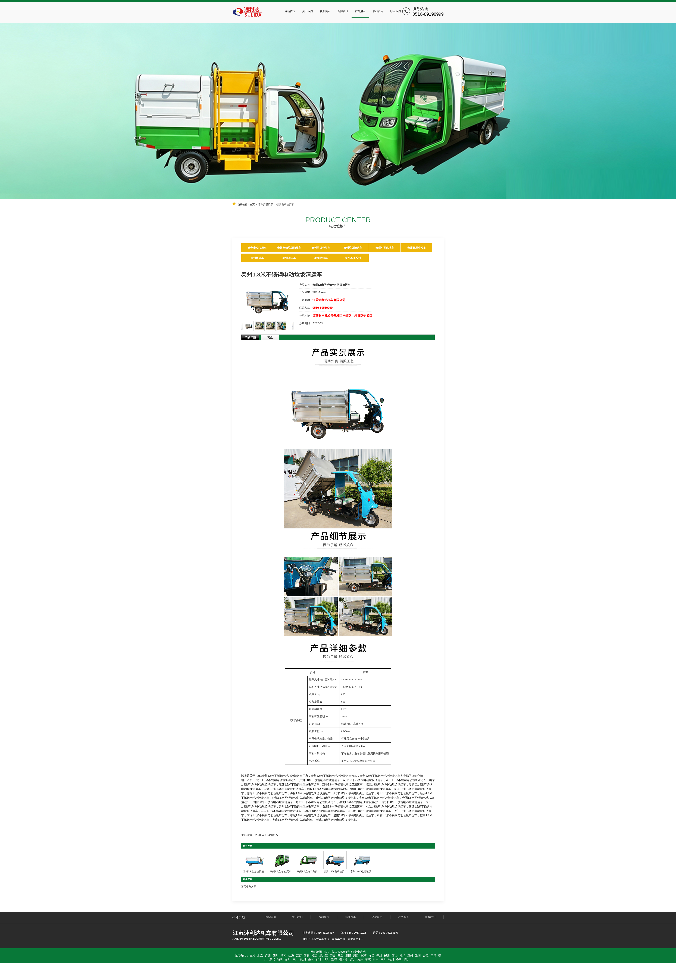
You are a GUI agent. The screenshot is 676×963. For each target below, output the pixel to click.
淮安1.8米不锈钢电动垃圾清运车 (281, 810)
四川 (275, 955)
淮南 (418, 955)
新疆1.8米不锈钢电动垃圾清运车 (342, 784)
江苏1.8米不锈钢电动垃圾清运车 (299, 784)
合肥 (425, 955)
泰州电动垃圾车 (285, 204)
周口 (356, 955)
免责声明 (360, 951)
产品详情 (250, 337)
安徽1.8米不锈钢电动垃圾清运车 (284, 788)
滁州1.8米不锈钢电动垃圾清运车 (335, 797)
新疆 (306, 955)
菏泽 (360, 959)
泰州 (295, 959)
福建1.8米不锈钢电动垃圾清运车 (385, 784)
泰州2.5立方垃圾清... (281, 871)
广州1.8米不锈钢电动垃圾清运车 (319, 780)
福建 (314, 955)
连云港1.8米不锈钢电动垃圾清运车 (369, 810)
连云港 (343, 959)
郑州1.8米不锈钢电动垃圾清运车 (397, 793)
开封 (379, 955)
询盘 (270, 337)
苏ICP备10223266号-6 (338, 951)
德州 (391, 959)
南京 (311, 959)
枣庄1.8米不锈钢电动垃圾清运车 (292, 819)
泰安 (383, 959)
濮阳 (348, 955)
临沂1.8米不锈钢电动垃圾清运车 (335, 819)
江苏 (299, 955)
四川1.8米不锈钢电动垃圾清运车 (363, 780)
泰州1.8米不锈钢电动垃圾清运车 (299, 806)
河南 (283, 955)
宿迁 (318, 959)
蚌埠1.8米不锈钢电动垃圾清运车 (292, 797)
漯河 (364, 955)
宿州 (280, 959)
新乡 (395, 955)
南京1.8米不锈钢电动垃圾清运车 (385, 806)
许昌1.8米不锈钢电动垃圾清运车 (310, 793)
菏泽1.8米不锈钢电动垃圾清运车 (267, 815)
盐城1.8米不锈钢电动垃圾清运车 (324, 810)
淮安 (326, 959)
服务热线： (428, 12)
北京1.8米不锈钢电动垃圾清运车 (276, 780)
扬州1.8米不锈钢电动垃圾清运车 (342, 806)
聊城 (368, 959)
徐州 (287, 959)
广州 (268, 955)
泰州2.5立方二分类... (308, 871)
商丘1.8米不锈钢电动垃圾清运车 (327, 788)
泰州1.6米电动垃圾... (361, 871)
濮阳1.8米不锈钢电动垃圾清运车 (370, 788)
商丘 (340, 955)
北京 (260, 955)
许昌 (371, 955)
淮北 (272, 959)
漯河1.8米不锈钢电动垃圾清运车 (267, 793)
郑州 (387, 955)
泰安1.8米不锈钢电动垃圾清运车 (397, 815)
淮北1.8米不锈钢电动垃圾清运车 (359, 802)
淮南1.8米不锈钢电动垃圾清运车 (379, 797)
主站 (252, 955)
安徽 (333, 955)
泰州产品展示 (265, 204)
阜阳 (433, 955)
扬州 (303, 959)
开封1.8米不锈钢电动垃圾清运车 (353, 793)
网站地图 (316, 951)
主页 (252, 204)
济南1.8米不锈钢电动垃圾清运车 (353, 815)
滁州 (410, 955)
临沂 (406, 959)
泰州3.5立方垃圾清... (254, 871)
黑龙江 (323, 955)
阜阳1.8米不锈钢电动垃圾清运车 (272, 802)
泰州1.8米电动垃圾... (335, 871)
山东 (291, 955)
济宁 (352, 959)
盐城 (334, 959)
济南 (375, 959)
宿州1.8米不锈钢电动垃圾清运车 (402, 802)
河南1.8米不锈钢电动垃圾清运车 (406, 780)
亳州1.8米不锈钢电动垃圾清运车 (316, 802)
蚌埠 (402, 955)
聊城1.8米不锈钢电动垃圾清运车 (310, 815)
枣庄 (399, 959)
